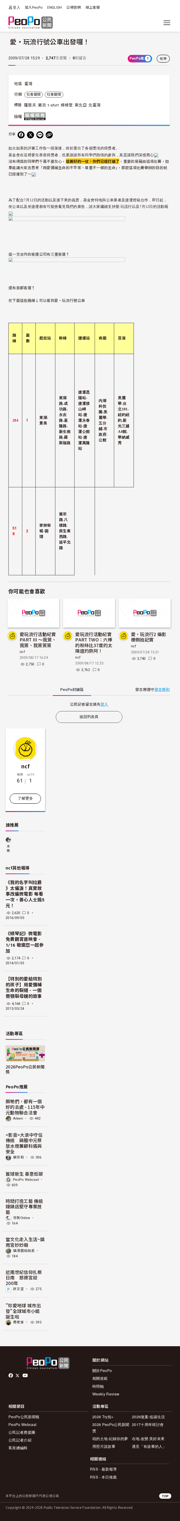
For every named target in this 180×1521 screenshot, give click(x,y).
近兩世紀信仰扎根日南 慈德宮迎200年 (24, 1277)
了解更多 (25, 798)
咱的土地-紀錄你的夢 (110, 1438)
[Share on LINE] (39, 134)
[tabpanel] (89, 704)
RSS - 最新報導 (103, 1469)
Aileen (18, 1118)
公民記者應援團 (21, 1432)
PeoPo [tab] (72, 689)
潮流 (42, 105)
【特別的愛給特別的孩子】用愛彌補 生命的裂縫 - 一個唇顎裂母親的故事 (24, 987)
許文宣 (18, 1289)
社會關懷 (33, 94)
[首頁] (30, 22)
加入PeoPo (34, 7)
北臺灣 (94, 105)
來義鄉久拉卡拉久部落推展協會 (8, 849)
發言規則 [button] (162, 689)
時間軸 (98, 1386)
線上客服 (93, 7)
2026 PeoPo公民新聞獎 (110, 1427)
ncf (22, 652)
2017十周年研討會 (148, 1424)
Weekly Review (105, 1394)
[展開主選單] (167, 22)
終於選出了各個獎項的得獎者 (91, 148)
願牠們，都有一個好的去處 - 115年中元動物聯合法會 (25, 1107)
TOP (165, 1496)
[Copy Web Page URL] (49, 134)
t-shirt (53, 105)
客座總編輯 (18, 1447)
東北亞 (81, 105)
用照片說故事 (103, 1446)
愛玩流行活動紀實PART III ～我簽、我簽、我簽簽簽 (38, 639)
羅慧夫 (30, 105)
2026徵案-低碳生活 (148, 1416)
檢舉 (163, 59)
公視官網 (73, 7)
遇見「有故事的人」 (149, 1446)
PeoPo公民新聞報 (23, 1416)
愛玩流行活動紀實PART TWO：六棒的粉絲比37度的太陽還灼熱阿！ (93, 642)
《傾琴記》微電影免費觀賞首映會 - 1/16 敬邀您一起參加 (25, 942)
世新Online (21, 1218)
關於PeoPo (102, 1370)
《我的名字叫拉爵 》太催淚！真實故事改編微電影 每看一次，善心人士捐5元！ (25, 894)
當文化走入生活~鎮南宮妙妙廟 (25, 1242)
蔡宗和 (18, 1157)
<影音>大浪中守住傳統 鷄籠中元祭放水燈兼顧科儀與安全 (24, 1143)
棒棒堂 (67, 105)
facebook (11, 1375)
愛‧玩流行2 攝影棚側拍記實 (148, 637)
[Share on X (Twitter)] (30, 134)
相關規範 (100, 1378)
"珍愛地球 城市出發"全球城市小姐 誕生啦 (23, 1311)
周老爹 (18, 1322)
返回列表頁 (89, 717)
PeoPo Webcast (26, 1179)
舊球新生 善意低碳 (24, 1173)
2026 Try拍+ (102, 1416)
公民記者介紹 (19, 1440)
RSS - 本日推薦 (103, 1477)
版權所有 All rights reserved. (36, 116)
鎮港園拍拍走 (24, 1250)
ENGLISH (54, 7)
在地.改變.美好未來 (148, 1438)
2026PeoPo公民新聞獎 (25, 1069)
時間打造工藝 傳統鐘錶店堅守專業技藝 (24, 1206)
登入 (16, 7)
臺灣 (28, 83)
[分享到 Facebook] (21, 134)
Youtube (25, 1375)
